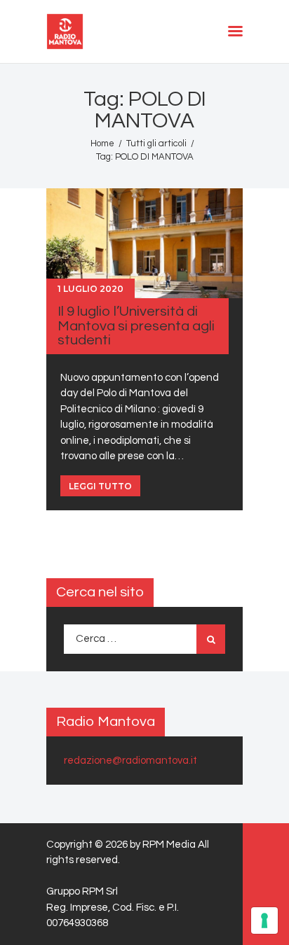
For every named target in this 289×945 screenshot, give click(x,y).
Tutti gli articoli (156, 143)
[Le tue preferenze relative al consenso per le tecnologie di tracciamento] (264, 920)
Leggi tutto (100, 486)
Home (102, 143)
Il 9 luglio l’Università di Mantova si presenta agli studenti (136, 325)
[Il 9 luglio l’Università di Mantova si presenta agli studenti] (144, 243)
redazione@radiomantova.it (130, 760)
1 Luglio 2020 (90, 289)
